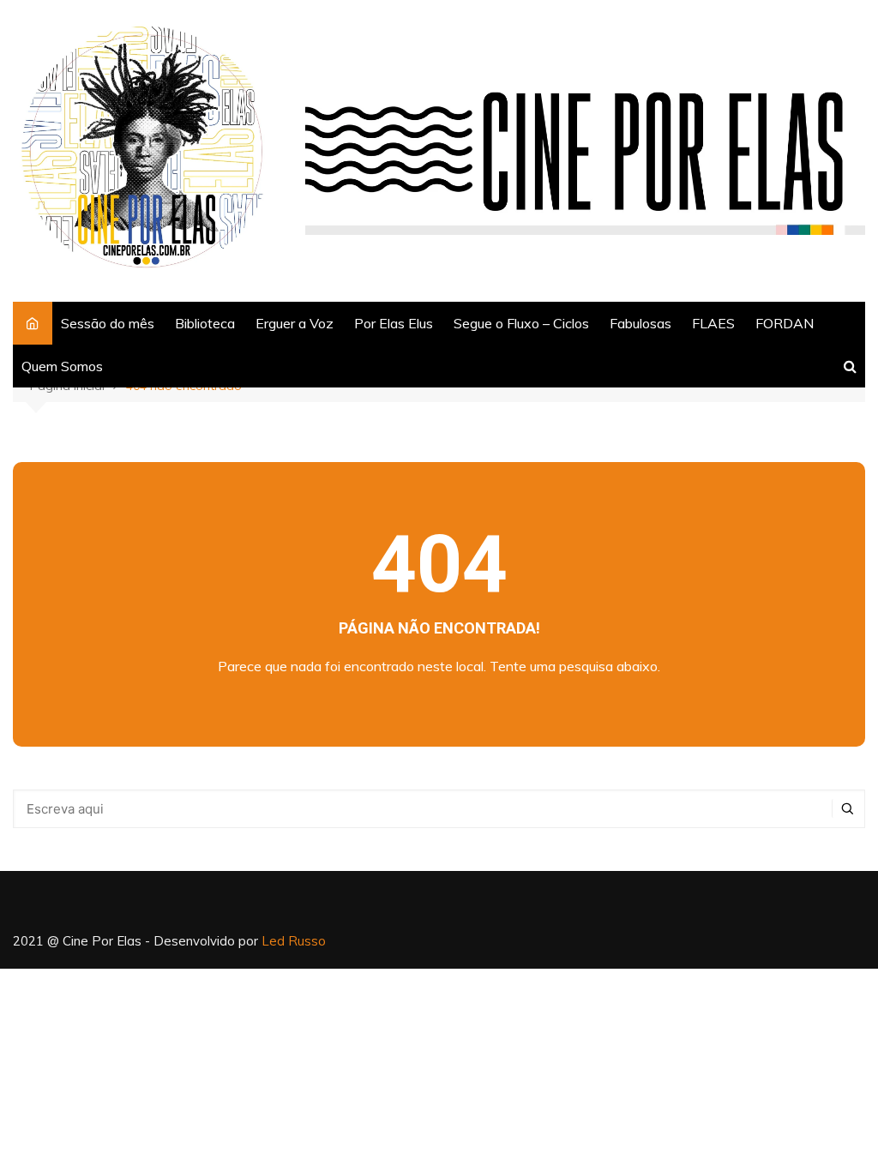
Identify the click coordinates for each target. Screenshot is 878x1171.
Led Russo (294, 941)
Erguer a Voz (295, 323)
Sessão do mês (107, 323)
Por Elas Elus (393, 323)
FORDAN (784, 323)
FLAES (713, 323)
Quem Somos (62, 366)
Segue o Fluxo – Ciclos (521, 323)
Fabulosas (640, 323)
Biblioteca (205, 323)
